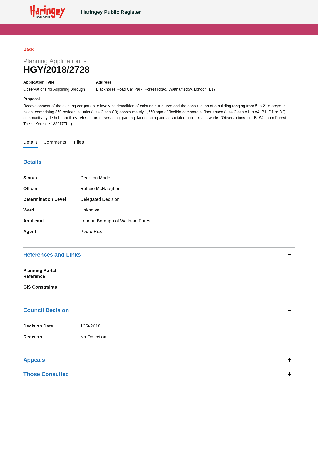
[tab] (30, 142)
